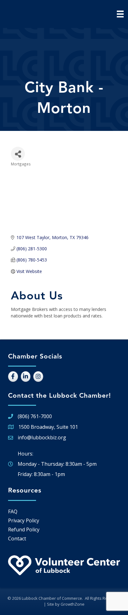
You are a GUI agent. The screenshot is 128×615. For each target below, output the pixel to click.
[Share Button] (18, 154)
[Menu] (120, 14)
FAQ (12, 511)
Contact (17, 538)
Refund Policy (23, 529)
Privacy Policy (23, 520)
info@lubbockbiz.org (42, 437)
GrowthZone (73, 604)
